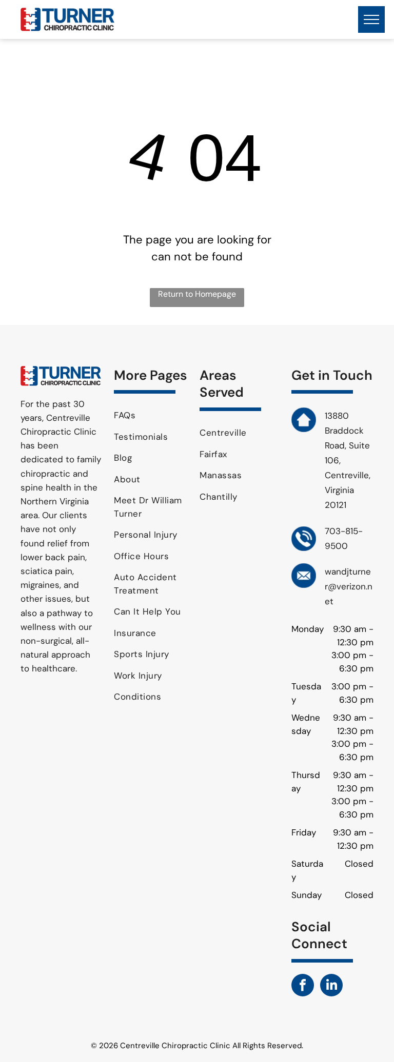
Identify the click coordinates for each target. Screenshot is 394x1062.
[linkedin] (331, 986)
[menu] (371, 19)
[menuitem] (153, 415)
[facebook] (302, 986)
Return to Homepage (197, 294)
